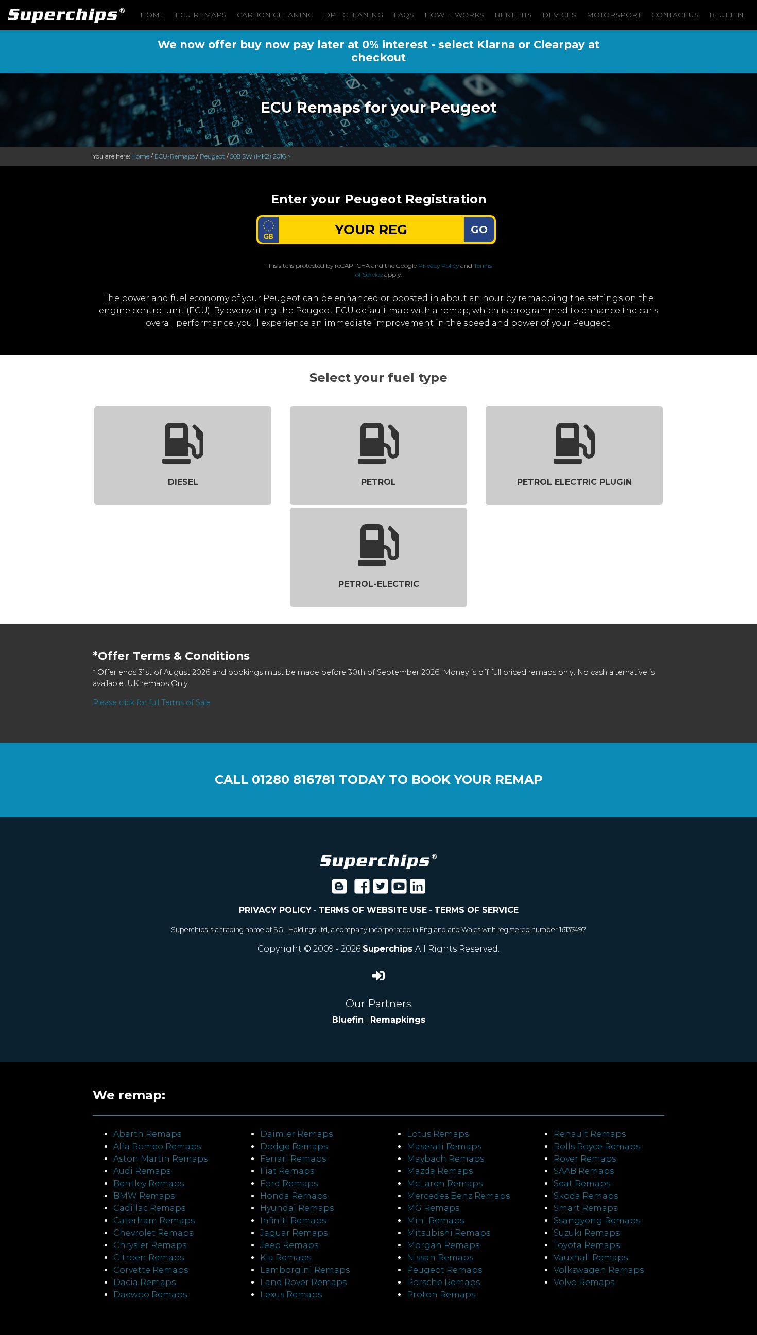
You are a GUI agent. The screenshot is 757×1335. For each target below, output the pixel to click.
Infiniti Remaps (293, 1220)
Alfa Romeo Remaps (157, 1146)
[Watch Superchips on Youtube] (399, 889)
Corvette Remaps (150, 1270)
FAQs (403, 15)
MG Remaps (433, 1208)
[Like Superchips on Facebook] (362, 889)
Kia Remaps (285, 1257)
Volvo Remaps (584, 1282)
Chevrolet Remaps (153, 1233)
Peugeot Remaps (444, 1270)
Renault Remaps (590, 1134)
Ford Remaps (289, 1183)
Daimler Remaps (296, 1134)
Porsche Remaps (443, 1282)
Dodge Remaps (294, 1146)
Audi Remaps (141, 1171)
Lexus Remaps (291, 1294)
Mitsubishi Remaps (448, 1233)
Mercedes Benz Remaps (458, 1196)
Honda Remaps (293, 1196)
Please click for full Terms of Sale (152, 702)
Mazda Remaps (440, 1171)
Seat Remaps (582, 1183)
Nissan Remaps (440, 1257)
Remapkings (397, 1020)
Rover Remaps (585, 1159)
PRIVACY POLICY (275, 910)
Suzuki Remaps (587, 1233)
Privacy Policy (438, 265)
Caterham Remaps (154, 1220)
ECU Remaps (201, 15)
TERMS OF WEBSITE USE (373, 910)
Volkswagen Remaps (599, 1270)
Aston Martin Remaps (160, 1159)
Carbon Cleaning (275, 15)
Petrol (378, 482)
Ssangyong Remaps (597, 1220)
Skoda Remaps (586, 1196)
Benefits (513, 15)
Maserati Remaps (444, 1146)
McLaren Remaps (445, 1183)
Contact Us (675, 15)
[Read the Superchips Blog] (339, 889)
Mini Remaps (435, 1220)
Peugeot (212, 156)
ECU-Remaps (174, 156)
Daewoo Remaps (150, 1294)
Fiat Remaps (287, 1171)
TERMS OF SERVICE (476, 910)
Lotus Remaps (438, 1134)
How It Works (454, 15)
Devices (559, 15)
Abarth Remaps (147, 1134)
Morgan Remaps (443, 1245)
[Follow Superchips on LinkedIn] (417, 889)
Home (152, 15)
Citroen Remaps (148, 1257)
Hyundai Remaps (297, 1208)
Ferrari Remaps (293, 1159)
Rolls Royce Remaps (597, 1146)
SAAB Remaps (584, 1171)
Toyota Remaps (587, 1245)
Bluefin (726, 15)
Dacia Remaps (144, 1282)
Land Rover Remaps (303, 1282)
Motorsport (614, 15)
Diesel (183, 482)
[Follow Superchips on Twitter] (380, 889)
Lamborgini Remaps (305, 1270)
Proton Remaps (441, 1294)
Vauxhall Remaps (591, 1257)
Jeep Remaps (289, 1245)
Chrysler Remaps (149, 1245)
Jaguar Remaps (294, 1233)
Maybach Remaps (445, 1159)
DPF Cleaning (353, 15)
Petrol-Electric (378, 584)
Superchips (389, 949)
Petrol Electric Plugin (574, 482)
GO (479, 229)
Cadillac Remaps (149, 1208)
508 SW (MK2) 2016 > (260, 156)
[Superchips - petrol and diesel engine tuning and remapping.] (378, 861)
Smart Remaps (585, 1208)
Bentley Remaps (148, 1183)
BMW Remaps (144, 1196)
